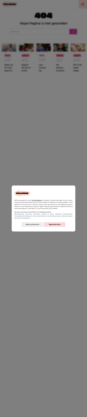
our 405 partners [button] (36, 200)
